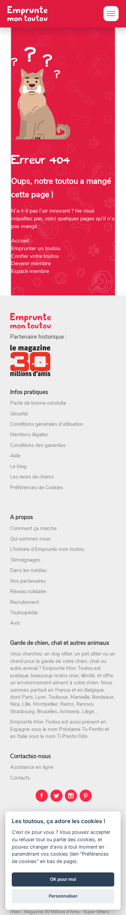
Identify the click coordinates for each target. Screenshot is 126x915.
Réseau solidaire (28, 591)
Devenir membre (31, 263)
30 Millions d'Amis (62, 912)
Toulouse (58, 697)
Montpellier (45, 704)
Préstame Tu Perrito (81, 729)
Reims (67, 704)
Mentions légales (29, 434)
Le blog (18, 466)
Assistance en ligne (31, 767)
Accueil (20, 240)
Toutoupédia (24, 612)
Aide (15, 455)
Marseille (80, 697)
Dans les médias (28, 570)
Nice (15, 704)
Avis (15, 623)
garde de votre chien (64, 661)
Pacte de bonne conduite (38, 403)
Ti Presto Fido (72, 736)
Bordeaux (103, 697)
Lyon (40, 697)
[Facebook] (42, 796)
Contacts (20, 778)
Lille (26, 704)
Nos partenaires (28, 581)
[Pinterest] (86, 796)
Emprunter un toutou (35, 248)
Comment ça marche (33, 528)
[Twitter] (56, 796)
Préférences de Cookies (36, 487)
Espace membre (30, 271)
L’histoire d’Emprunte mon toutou (47, 549)
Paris (27, 697)
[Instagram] (71, 796)
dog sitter (61, 653)
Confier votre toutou (35, 256)
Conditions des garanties (38, 445)
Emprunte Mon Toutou (68, 668)
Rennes (84, 704)
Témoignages (25, 560)
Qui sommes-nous (30, 538)
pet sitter (91, 653)
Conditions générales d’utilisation (46, 424)
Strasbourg (22, 711)
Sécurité (19, 413)
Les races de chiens (32, 476)
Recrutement (24, 602)
